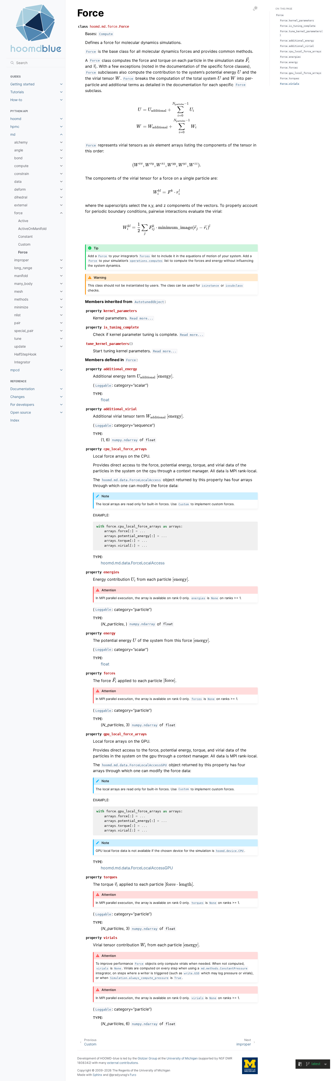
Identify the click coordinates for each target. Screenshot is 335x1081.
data (18, 181)
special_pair (23, 331)
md (12, 134)
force (18, 213)
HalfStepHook (25, 354)
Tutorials (17, 92)
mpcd (15, 370)
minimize (21, 307)
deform (20, 189)
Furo (133, 1075)
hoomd (15, 119)
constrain (21, 173)
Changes (17, 397)
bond (18, 158)
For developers (22, 404)
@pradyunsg (118, 1075)
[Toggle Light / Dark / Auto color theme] (255, 8)
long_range (23, 268)
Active (23, 221)
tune (17, 338)
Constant (25, 236)
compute (21, 166)
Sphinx (97, 1075)
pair (17, 323)
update (20, 346)
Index (14, 420)
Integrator (22, 362)
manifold (21, 276)
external (20, 205)
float (105, 399)
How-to (16, 100)
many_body (23, 283)
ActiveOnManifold (32, 228)
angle (18, 150)
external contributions (122, 1063)
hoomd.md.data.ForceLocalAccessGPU (137, 867)
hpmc (14, 126)
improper (21, 260)
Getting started (22, 84)
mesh (18, 291)
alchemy (21, 142)
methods (21, 299)
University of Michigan (182, 1058)
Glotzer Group (147, 1058)
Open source (20, 412)
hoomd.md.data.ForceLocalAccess (133, 562)
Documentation (22, 389)
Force (22, 252)
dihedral (20, 197)
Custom (24, 244)
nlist (17, 315)
